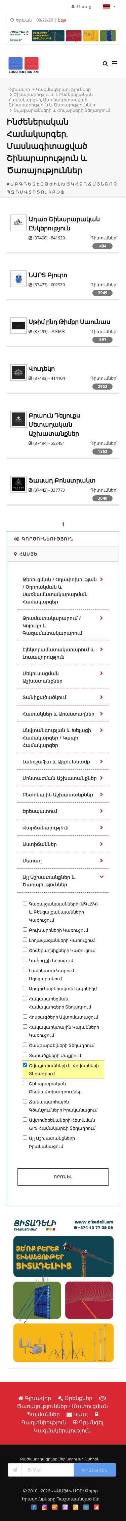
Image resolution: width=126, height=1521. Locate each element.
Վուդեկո (42, 368)
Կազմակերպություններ (63, 89)
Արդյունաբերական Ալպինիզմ (63, 989)
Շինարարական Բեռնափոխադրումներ (55, 1088)
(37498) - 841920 (49, 238)
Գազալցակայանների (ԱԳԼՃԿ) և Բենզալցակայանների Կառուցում (63, 912)
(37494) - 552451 (49, 443)
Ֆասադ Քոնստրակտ (62, 480)
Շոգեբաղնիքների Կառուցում (62, 950)
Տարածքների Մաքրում (55, 1055)
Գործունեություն (48, 539)
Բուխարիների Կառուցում (58, 930)
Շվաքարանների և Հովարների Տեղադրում (61, 110)
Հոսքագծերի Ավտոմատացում (63, 1017)
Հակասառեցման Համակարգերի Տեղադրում (60, 1003)
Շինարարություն (33, 94)
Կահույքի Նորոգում (51, 960)
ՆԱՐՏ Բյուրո (48, 274)
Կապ (80, 1414)
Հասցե (28, 554)
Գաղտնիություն (44, 1422)
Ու (43, 192)
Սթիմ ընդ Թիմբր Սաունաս (69, 321)
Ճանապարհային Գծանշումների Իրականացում (63, 1106)
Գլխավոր (19, 89)
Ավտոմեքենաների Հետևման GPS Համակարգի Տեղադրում (62, 1124)
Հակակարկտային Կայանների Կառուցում (64, 1031)
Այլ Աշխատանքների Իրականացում (52, 1142)
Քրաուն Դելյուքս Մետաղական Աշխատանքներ (54, 424)
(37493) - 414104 (49, 378)
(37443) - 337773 (49, 490)
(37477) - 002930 (49, 285)
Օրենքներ (78, 1398)
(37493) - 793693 (49, 331)
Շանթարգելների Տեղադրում (61, 1045)
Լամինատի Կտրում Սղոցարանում (51, 974)
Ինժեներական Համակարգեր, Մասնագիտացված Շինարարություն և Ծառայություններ (51, 99)
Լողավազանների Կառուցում (62, 940)
